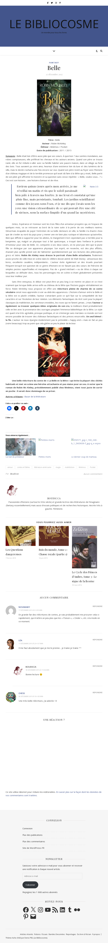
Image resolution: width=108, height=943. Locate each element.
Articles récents (26, 934)
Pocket (92, 467)
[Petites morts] (54, 446)
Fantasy (54, 62)
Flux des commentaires (33, 841)
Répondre (97, 606)
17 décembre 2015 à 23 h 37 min (31, 643)
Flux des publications (32, 834)
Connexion (27, 828)
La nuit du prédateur (15, 456)
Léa (20, 640)
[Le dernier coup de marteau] (86, 446)
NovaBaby (24, 607)
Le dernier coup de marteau (84, 456)
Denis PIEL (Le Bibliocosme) (35, 937)
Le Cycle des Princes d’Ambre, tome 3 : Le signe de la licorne (84, 576)
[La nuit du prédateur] (21, 446)
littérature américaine (42, 467)
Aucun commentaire (93, 473)
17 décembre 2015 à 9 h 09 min (30, 610)
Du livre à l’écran (84, 934)
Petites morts (45, 456)
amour (10, 467)
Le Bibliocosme (54, 23)
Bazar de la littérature (35, 396)
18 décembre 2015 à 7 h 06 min (37, 670)
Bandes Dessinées (57, 934)
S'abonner (30, 884)
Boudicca (14, 473)
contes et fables (23, 467)
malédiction (69, 467)
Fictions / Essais (41, 934)
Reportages (71, 934)
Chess (22, 693)
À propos (96, 934)
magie (58, 467)
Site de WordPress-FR (33, 847)
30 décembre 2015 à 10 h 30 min (31, 696)
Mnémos (82, 467)
